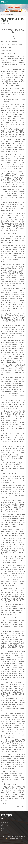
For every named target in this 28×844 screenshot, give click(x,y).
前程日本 (2, 832)
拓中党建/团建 (7, 14)
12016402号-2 (14, 840)
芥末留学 (2, 830)
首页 (2, 14)
